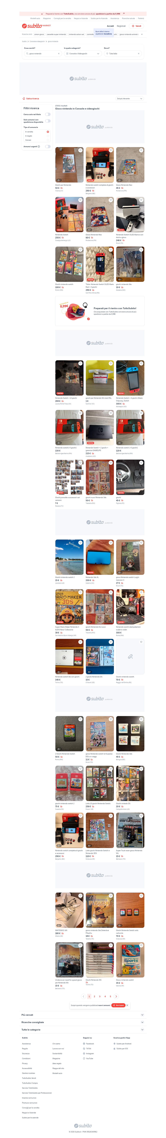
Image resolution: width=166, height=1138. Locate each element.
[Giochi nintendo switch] (69, 270)
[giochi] (130, 483)
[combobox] (43, 54)
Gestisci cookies (28, 1073)
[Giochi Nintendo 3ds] (130, 740)
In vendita (29, 132)
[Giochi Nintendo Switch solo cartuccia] (130, 916)
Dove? (107, 48)
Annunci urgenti (30, 146)
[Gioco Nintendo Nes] (130, 171)
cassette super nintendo (56, 34)
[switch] (48, 114)
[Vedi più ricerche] (142, 34)
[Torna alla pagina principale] (37, 26)
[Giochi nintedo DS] (130, 788)
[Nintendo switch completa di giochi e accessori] (100, 171)
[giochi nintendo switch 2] (69, 788)
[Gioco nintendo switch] (130, 966)
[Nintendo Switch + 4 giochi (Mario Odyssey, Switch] (130, 384)
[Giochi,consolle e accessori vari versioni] (69, 483)
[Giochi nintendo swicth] (130, 661)
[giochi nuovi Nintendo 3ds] (100, 483)
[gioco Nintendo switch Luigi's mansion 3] (130, 563)
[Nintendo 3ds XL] (100, 563)
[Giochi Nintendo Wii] (100, 966)
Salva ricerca (32, 98)
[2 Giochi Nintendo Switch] (69, 740)
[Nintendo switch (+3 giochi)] (130, 433)
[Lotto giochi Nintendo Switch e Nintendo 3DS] (100, 836)
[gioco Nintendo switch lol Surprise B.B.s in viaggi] (100, 740)
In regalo (28, 136)
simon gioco (39, 34)
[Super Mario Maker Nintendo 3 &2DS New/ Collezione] (69, 613)
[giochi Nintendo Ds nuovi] (100, 613)
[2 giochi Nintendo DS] (100, 661)
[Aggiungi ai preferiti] (80, 150)
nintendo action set (76, 34)
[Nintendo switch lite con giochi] (69, 661)
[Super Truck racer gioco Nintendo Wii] (130, 836)
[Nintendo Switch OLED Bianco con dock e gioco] (130, 220)
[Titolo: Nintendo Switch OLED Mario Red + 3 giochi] (100, 270)
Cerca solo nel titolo (32, 114)
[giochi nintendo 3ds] (130, 270)
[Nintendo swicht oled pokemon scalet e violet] (130, 613)
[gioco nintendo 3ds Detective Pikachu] (100, 916)
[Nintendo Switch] (69, 220)
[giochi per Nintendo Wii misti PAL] (100, 384)
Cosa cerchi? (29, 48)
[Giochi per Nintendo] (69, 171)
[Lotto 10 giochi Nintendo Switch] (100, 788)
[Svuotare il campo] (59, 54)
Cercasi (28, 140)
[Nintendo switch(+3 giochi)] (69, 433)
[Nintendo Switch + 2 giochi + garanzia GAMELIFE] (100, 433)
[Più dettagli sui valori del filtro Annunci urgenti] (39, 146)
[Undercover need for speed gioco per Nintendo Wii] (69, 966)
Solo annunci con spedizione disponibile (33, 121)
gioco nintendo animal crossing (132, 34)
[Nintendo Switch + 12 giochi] (69, 384)
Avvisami (120, 1005)
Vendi (138, 26)
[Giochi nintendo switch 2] (69, 563)
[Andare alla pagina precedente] (83, 996)
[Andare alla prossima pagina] (116, 996)
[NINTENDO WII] (69, 916)
